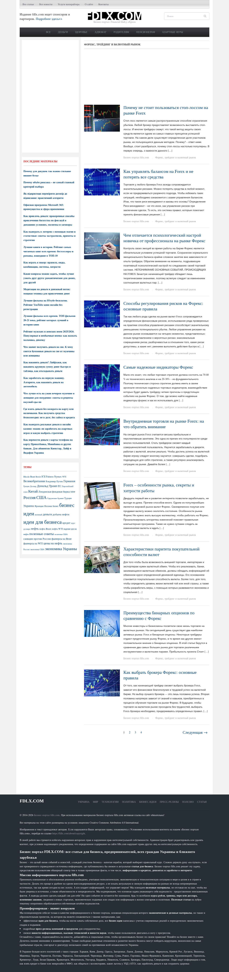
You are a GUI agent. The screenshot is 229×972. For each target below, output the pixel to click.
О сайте (89, 4)
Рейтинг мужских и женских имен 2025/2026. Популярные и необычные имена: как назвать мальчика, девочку (50, 336)
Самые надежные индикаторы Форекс (158, 367)
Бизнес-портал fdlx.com (136, 157)
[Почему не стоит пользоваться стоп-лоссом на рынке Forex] (102, 117)
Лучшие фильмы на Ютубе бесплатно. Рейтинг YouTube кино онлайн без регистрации (45, 305)
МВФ (72, 491)
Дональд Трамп (47, 486)
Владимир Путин (54, 481)
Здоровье (81, 32)
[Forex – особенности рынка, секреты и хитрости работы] (102, 495)
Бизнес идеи (147, 801)
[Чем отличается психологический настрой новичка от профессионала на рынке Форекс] (102, 245)
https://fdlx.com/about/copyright (68, 833)
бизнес (56, 506)
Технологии (110, 801)
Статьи (202, 801)
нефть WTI (57, 528)
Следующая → (195, 732)
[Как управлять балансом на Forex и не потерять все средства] (102, 181)
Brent (32, 476)
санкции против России (37, 538)
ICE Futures (47, 476)
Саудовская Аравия (55, 498)
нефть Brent (45, 528)
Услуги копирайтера (68, 4)
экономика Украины (61, 548)
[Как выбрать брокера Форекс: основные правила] (102, 682)
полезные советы (41, 533)
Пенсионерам (145, 32)
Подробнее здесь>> (49, 18)
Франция (39, 506)
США (41, 497)
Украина (28, 506)
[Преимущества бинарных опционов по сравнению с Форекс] (102, 623)
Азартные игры (172, 32)
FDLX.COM (32, 800)
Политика (129, 801)
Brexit (38, 476)
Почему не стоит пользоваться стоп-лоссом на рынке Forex (165, 110)
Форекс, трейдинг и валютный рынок (175, 157)
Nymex (58, 476)
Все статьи (28, 4)
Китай (33, 491)
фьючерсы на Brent (62, 538)
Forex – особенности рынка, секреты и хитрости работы (158, 487)
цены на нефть (52, 543)
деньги (47, 514)
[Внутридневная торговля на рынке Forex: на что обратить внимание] (102, 431)
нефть (35, 528)
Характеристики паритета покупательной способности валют (161, 551)
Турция (68, 498)
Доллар (33, 486)
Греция (26, 486)
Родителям (121, 32)
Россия (29, 497)
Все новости (45, 4)
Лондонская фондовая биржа (54, 491)
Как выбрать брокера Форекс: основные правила (160, 675)
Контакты (103, 4)
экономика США (37, 549)
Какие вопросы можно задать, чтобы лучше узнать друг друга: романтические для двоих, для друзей (49, 278)
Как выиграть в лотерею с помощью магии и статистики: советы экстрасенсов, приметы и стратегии (49, 236)
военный (38, 514)
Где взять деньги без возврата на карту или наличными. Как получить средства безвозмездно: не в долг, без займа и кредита (49, 413)
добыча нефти (61, 514)
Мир (95, 801)
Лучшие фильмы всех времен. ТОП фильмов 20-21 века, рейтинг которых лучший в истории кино (49, 320)
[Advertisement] (146, 78)
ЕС (59, 486)
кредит (66, 522)
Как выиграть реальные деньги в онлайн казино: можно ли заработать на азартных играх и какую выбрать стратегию (47, 428)
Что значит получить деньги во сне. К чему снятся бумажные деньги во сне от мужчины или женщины (48, 351)
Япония (48, 506)
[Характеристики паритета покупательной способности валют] (102, 559)
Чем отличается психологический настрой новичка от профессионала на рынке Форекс (164, 237)
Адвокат (100, 32)
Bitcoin (26, 476)
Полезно (188, 801)
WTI (64, 476)
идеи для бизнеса (42, 521)
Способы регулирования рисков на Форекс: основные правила (163, 306)
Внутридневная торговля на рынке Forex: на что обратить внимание (163, 423)
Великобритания (34, 481)
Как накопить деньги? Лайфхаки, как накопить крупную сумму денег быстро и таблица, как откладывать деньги (47, 366)
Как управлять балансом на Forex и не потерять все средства (158, 174)
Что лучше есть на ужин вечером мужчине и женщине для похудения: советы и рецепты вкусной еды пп (48, 397)
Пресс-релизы (169, 801)
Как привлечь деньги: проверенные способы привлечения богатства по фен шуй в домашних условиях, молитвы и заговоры (48, 220)
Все (48, 32)
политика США (61, 534)
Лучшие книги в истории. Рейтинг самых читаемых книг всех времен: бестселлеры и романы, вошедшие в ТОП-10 (48, 251)
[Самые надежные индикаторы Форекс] (102, 377)
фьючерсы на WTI (33, 543)
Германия (69, 481)
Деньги (63, 32)
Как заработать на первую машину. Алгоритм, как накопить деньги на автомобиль (44, 382)
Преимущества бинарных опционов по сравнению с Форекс (158, 615)
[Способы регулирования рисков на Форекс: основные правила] (102, 313)
